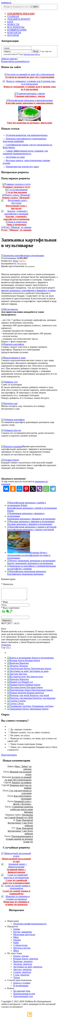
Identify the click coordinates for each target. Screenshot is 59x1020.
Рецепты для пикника (43, 698)
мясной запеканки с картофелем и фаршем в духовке (28, 290)
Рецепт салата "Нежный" (16, 197)
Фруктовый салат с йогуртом (16, 207)
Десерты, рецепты (22, 964)
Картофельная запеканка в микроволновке (29, 103)
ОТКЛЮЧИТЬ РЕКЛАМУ (21, 13)
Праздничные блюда (42, 690)
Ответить (6, 645)
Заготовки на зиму (15, 157)
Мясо (16, 937)
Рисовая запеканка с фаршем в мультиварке (29, 524)
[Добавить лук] (9, 382)
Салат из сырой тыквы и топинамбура (16, 892)
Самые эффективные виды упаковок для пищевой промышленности (25, 152)
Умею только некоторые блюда (26, 744)
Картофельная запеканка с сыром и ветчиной (30, 529)
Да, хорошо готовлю (20, 729)
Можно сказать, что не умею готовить (30, 732)
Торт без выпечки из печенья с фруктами (29, 122)
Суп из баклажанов (16, 192)
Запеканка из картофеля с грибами (31, 567)
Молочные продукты (24, 934)
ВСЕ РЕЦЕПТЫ (15, 27)
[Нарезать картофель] (12, 344)
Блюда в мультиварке (42, 657)
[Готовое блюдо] (10, 460)
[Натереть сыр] (9, 403)
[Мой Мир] (19, 489)
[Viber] (39, 489)
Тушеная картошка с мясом (29, 96)
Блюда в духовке (21, 983)
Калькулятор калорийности (15, 61)
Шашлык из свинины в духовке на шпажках (16, 903)
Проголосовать (9, 755)
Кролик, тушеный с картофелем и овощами (16, 217)
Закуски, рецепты (22, 969)
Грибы (16, 929)
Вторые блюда (32, 660)
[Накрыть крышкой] (12, 446)
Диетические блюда (40, 668)
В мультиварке (20, 985)
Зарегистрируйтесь (31, 54)
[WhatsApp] (46, 489)
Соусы (20, 703)
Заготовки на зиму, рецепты (27, 966)
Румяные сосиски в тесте (16, 187)
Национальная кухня (24, 993)
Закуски (22, 674)
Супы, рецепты (21, 975)
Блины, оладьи (21, 956)
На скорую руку (34, 676)
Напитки (24, 679)
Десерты (23, 666)
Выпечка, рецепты (23, 961)
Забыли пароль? (9, 58)
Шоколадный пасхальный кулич (16, 860)
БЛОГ (10, 21)
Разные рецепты (35, 692)
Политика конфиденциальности (29, 923)
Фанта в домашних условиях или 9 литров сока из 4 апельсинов (29, 88)
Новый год (27, 682)
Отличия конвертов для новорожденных (27, 135)
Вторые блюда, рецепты (25, 958)
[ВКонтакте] (6, 489)
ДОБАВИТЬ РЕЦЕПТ (18, 19)
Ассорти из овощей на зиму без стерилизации (29, 77)
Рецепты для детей (39, 695)
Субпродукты (20, 945)
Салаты (21, 700)
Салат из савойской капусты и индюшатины (16, 881)
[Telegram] (53, 489)
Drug (15, 261)
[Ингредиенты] (9, 309)
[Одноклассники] (13, 489)
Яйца (16, 950)
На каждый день (21, 991)
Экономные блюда (38, 709)
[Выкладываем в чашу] (13, 357)
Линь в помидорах (16, 224)
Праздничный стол (23, 996)
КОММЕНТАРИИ (16, 30)
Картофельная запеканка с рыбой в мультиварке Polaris (32, 509)
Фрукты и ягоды (21, 948)
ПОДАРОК (13, 35)
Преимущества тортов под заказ (22, 166)
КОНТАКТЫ (14, 32)
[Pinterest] (26, 489)
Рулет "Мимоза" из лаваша (16, 230)
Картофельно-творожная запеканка (25, 574)
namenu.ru (6, 2)
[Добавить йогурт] (11, 430)
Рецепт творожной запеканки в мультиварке (30, 563)
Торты (16, 977)
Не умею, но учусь (20, 735)
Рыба (16, 942)
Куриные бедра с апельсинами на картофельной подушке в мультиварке (28, 555)
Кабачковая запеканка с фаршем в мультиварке (31, 518)
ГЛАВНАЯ (13, 16)
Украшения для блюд (42, 706)
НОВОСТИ (13, 24)
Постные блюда (34, 687)
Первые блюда (32, 684)
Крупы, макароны (22, 931)
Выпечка (24, 663)
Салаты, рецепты (22, 972)
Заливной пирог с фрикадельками (16, 870)
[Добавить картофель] (13, 419)
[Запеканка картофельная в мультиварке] (22, 255)
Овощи (17, 940)
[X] (33, 489)
